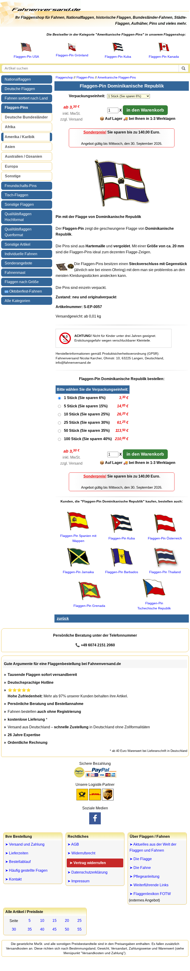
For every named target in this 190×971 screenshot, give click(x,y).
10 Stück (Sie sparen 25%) (87, 414)
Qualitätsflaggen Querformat (18, 232)
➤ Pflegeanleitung (144, 876)
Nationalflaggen (18, 79)
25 (79, 921)
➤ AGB (73, 844)
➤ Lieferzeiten (16, 853)
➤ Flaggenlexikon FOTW (150, 894)
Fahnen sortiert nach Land (26, 98)
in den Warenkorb (145, 110)
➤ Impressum (78, 881)
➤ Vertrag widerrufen (88, 863)
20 (67, 921)
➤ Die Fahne (140, 868)
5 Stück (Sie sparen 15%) (86, 406)
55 (79, 929)
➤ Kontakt (13, 879)
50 (67, 929)
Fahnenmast (15, 273)
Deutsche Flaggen (20, 89)
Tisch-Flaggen (16, 195)
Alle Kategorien (17, 301)
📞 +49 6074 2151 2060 (95, 645)
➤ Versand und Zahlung (24, 844)
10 (42, 921)
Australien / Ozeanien (23, 156)
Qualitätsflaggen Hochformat (18, 217)
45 (54, 929)
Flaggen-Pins (16, 107)
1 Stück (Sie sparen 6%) (84, 398)
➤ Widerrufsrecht (81, 853)
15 (54, 921)
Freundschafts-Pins (21, 186)
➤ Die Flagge (141, 859)
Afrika (10, 127)
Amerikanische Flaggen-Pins (117, 77)
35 (30, 929)
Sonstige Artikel (17, 244)
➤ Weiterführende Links (149, 885)
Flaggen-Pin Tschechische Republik (154, 605)
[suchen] (183, 68)
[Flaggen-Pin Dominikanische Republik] (121, 209)
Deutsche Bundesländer (26, 117)
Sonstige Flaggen (19, 204)
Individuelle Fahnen (21, 254)
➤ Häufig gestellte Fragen (26, 870)
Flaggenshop (64, 77)
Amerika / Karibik (20, 137)
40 (42, 929)
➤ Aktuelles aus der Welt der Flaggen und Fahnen (153, 847)
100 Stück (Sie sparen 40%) (88, 439)
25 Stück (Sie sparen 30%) (87, 422)
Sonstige (13, 176)
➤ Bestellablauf (18, 862)
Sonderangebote (18, 263)
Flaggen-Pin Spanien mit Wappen (78, 538)
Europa (11, 166)
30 (14, 929)
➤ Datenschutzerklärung (87, 872)
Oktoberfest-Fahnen (25, 291)
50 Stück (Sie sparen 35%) (87, 431)
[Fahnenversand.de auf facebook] (95, 818)
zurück (63, 618)
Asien (10, 147)
